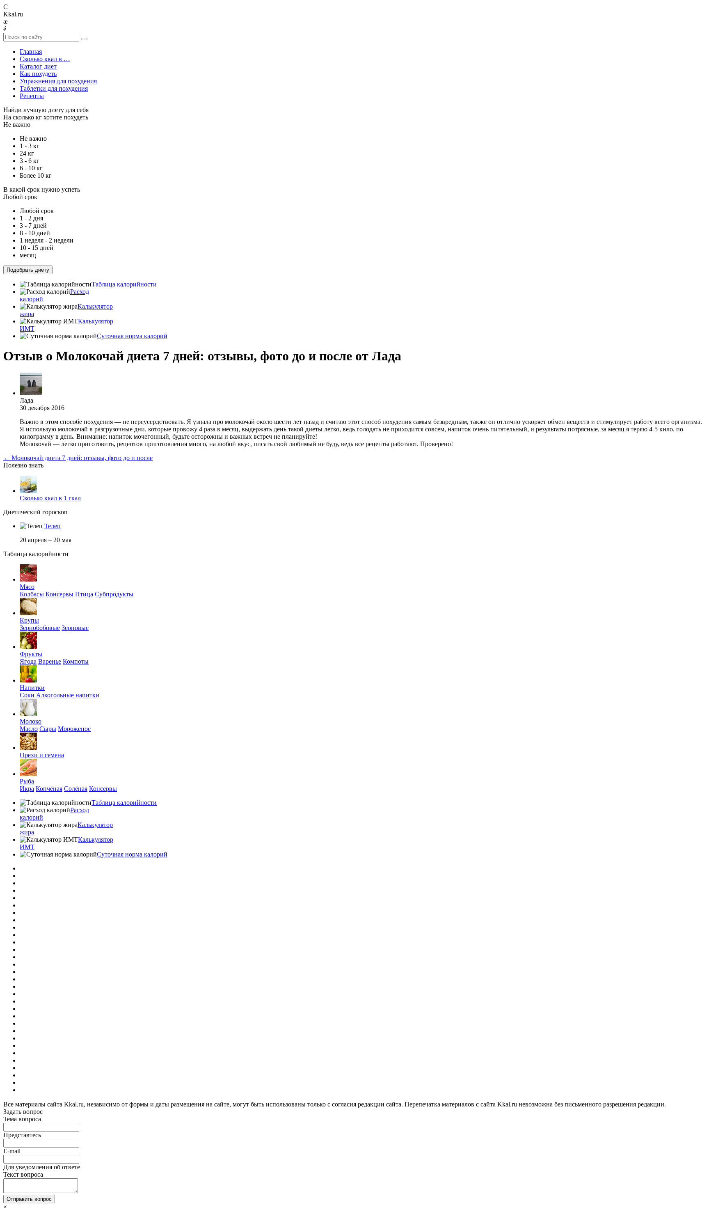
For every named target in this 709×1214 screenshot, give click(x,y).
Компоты (76, 661)
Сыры (47, 728)
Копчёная (49, 788)
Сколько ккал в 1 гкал (50, 498)
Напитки (32, 687)
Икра (27, 788)
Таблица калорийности (124, 284)
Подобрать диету (28, 270)
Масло (29, 728)
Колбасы (32, 594)
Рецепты (32, 95)
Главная (31, 51)
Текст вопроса (23, 1174)
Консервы (59, 594)
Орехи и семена (42, 754)
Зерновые (75, 627)
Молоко (30, 721)
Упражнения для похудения (58, 81)
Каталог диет (38, 66)
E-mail (12, 1151)
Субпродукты (114, 594)
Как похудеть (38, 73)
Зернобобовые (40, 627)
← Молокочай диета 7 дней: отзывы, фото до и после (78, 457)
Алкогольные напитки (67, 695)
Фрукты (31, 654)
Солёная (75, 788)
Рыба (27, 781)
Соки (27, 695)
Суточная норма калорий (132, 335)
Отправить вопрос (29, 1199)
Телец (52, 525)
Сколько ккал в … (45, 58)
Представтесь (22, 1135)
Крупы (29, 620)
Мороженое (74, 728)
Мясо (27, 586)
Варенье (49, 661)
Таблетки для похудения (54, 88)
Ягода (28, 661)
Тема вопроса (22, 1119)
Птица (84, 594)
